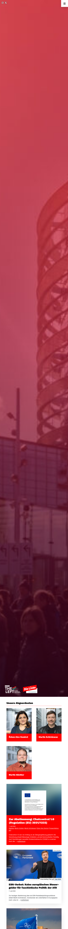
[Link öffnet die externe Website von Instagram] (3, 3)
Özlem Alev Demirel (18, 737)
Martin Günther (16, 775)
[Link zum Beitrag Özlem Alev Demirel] (19, 721)
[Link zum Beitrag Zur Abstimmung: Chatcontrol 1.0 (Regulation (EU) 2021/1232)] (34, 799)
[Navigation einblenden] (64, 3)
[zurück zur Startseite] (21, 689)
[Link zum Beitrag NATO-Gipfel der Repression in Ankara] (34, 924)
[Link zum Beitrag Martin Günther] (19, 758)
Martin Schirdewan (48, 737)
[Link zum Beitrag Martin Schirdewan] (49, 721)
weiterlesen (21, 841)
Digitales (11, 828)
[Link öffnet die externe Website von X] (6, 3)
